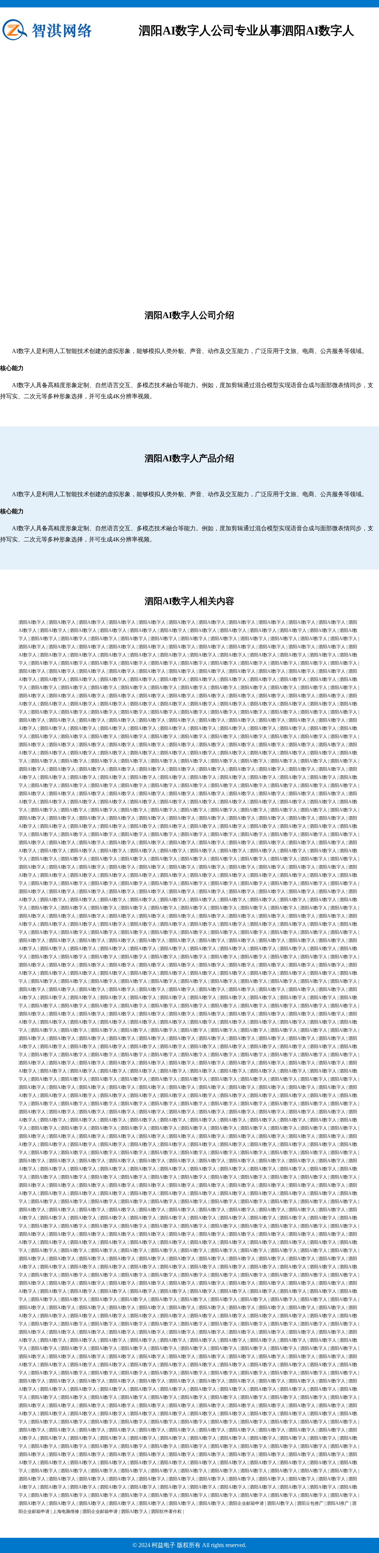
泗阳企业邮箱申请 (246, 1503)
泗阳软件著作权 (166, 1511)
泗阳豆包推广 (310, 1503)
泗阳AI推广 (337, 1503)
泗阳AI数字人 (32, 622)
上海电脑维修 (66, 1511)
